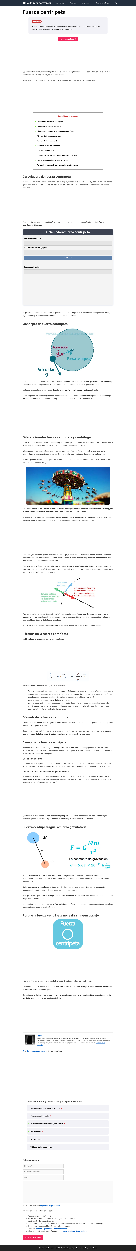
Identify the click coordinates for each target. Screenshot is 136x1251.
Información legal (82, 1248)
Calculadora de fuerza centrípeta (50, 122)
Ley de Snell (35, 1139)
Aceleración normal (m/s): (35, 248)
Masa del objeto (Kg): (33, 238)
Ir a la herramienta (67, 39)
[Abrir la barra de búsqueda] (116, 3)
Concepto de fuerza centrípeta (49, 126)
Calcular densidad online (40, 1116)
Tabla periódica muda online (41, 1147)
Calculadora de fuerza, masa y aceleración (46, 1124)
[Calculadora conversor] (20, 3)
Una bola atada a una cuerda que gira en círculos (58, 155)
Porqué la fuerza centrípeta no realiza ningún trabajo (57, 165)
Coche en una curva (47, 151)
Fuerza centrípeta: (32, 267)
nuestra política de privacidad (74, 1231)
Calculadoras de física (36, 1051)
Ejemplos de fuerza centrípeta (49, 146)
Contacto (93, 1248)
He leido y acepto (43, 1206)
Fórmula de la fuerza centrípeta (49, 136)
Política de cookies (68, 1248)
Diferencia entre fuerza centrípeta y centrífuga (55, 131)
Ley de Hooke (35, 1131)
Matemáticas (59, 3)
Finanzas (73, 3)
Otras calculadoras (102, 3)
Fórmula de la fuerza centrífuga (49, 141)
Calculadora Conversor (47, 1248)
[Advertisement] (68, 56)
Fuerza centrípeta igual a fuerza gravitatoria (54, 160)
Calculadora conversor (37, 2)
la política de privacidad (50, 1206)
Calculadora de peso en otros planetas (45, 1108)
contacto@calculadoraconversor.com (52, 1229)
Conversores (85, 3)
